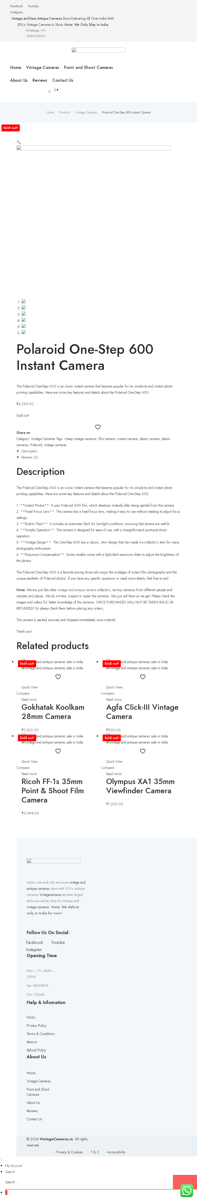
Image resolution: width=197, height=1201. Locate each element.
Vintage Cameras (43, 438)
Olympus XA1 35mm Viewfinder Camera (140, 786)
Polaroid (36, 444)
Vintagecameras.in (52, 894)
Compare (22, 693)
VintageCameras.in (56, 1139)
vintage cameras (55, 444)
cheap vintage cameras (80, 438)
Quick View (30, 687)
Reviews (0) (30, 457)
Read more (29, 699)
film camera (106, 438)
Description (29, 451)
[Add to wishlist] (98, 427)
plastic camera (150, 438)
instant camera (127, 438)
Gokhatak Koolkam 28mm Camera (53, 712)
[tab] (101, 451)
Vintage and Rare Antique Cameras (37, 18)
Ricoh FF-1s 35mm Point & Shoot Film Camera (53, 790)
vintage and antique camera (77, 589)
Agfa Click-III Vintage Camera (142, 712)
